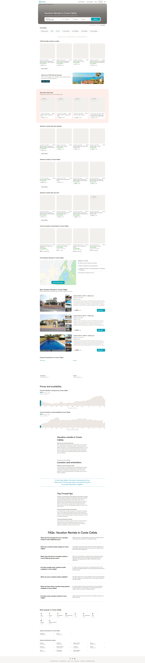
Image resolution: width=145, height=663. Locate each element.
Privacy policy (76, 661)
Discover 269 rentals (58, 282)
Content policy (83, 661)
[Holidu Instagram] (70, 659)
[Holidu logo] (44, 2)
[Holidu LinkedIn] (72, 659)
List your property (89, 1)
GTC (72, 661)
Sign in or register (45, 81)
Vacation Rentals (92, 25)
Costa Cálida (102, 25)
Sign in (96, 1)
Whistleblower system (91, 661)
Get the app (82, 1)
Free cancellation (93, 31)
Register (100, 1)
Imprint (69, 661)
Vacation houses (44, 31)
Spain (98, 25)
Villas (52, 31)
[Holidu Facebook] (75, 659)
